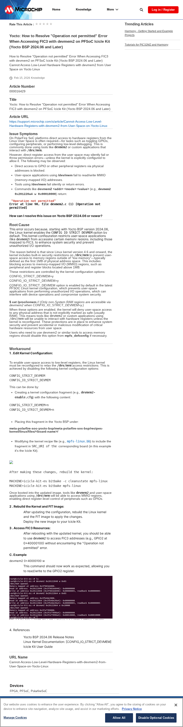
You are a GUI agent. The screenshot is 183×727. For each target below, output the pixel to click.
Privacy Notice (132, 709)
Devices (16, 686)
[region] (91, 712)
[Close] (176, 705)
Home (56, 9)
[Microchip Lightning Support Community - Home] (23, 9)
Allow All (119, 717)
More (110, 9)
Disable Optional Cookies (156, 717)
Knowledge (83, 9)
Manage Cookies (15, 717)
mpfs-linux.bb (78, 441)
